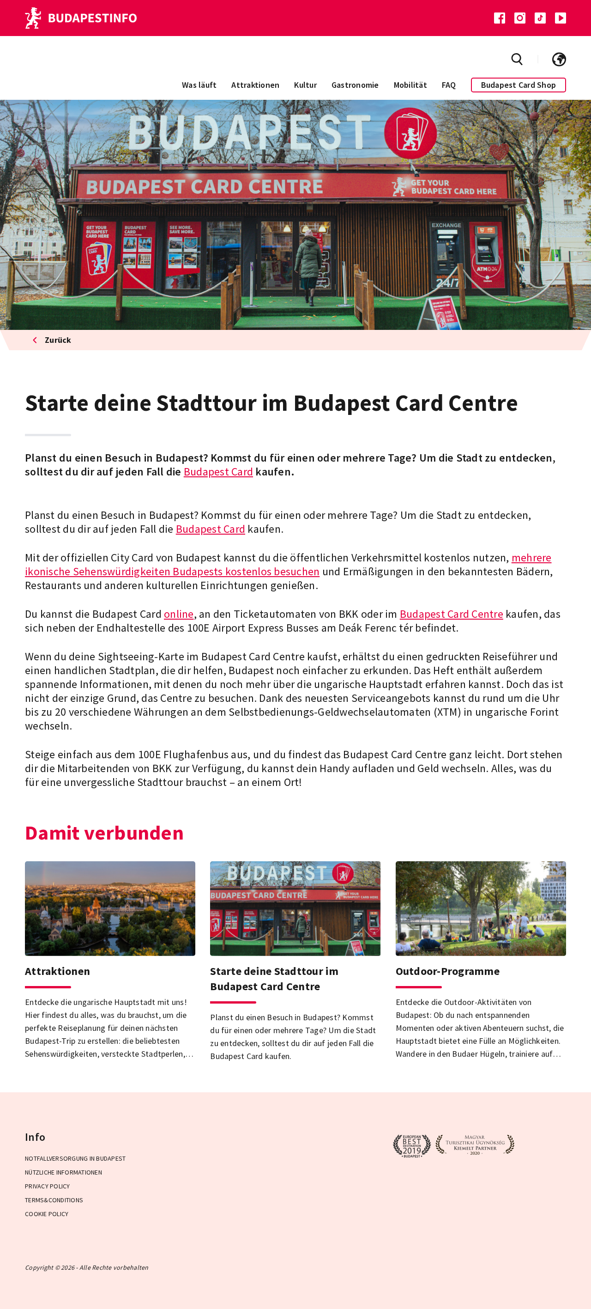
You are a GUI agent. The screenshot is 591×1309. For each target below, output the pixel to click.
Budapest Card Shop (518, 84)
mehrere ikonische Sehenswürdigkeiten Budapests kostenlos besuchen (288, 564)
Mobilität (410, 84)
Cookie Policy (46, 1214)
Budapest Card (218, 471)
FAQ (449, 84)
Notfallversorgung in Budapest (75, 1158)
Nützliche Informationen (63, 1172)
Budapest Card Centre (451, 614)
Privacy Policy (47, 1186)
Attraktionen (255, 84)
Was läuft (199, 84)
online (179, 614)
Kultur (305, 84)
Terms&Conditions (54, 1200)
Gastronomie (355, 84)
